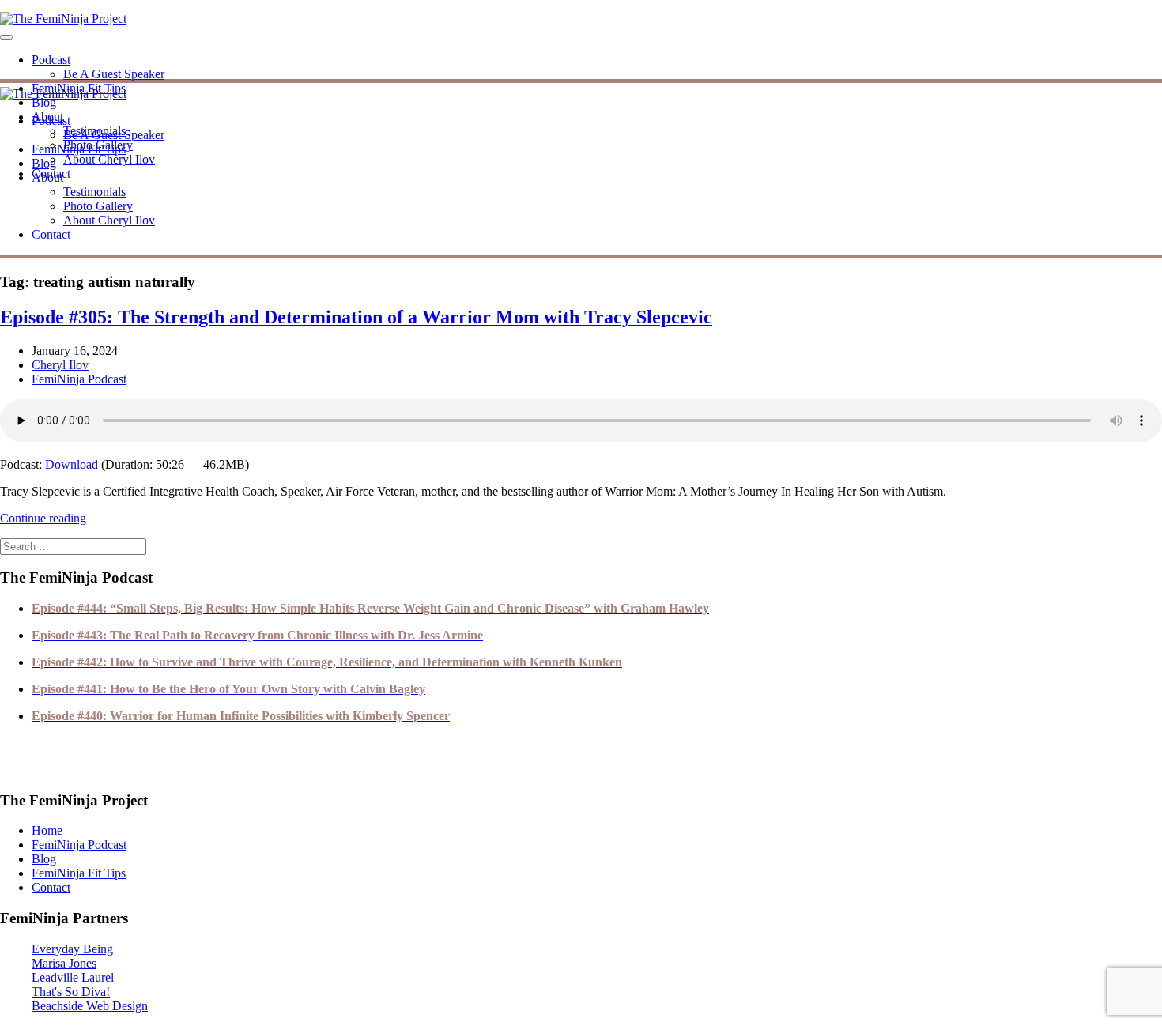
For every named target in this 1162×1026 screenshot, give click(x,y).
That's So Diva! (71, 991)
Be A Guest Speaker (113, 74)
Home (47, 830)
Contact (51, 234)
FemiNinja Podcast (79, 379)
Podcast (51, 59)
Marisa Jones (64, 963)
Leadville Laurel (73, 977)
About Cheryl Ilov (109, 159)
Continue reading (43, 518)
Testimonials (94, 191)
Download (71, 464)
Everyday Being (72, 949)
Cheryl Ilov (60, 365)
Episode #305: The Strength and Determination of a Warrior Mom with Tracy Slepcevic (356, 317)
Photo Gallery (98, 206)
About (47, 177)
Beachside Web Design (90, 1006)
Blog (44, 102)
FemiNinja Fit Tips (79, 149)
